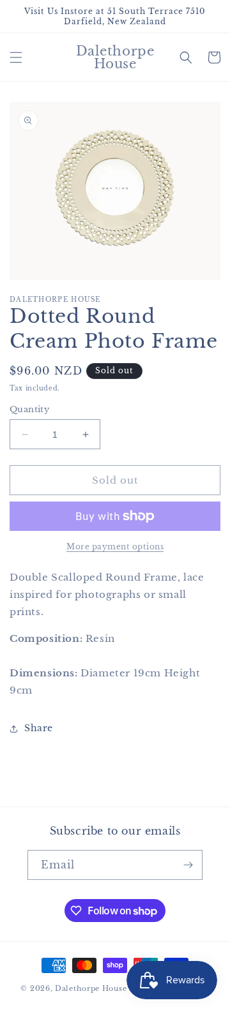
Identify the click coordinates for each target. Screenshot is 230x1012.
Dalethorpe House (90, 988)
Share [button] (38, 728)
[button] (16, 57)
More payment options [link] (115, 546)
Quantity (29, 409)
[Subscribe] (188, 865)
